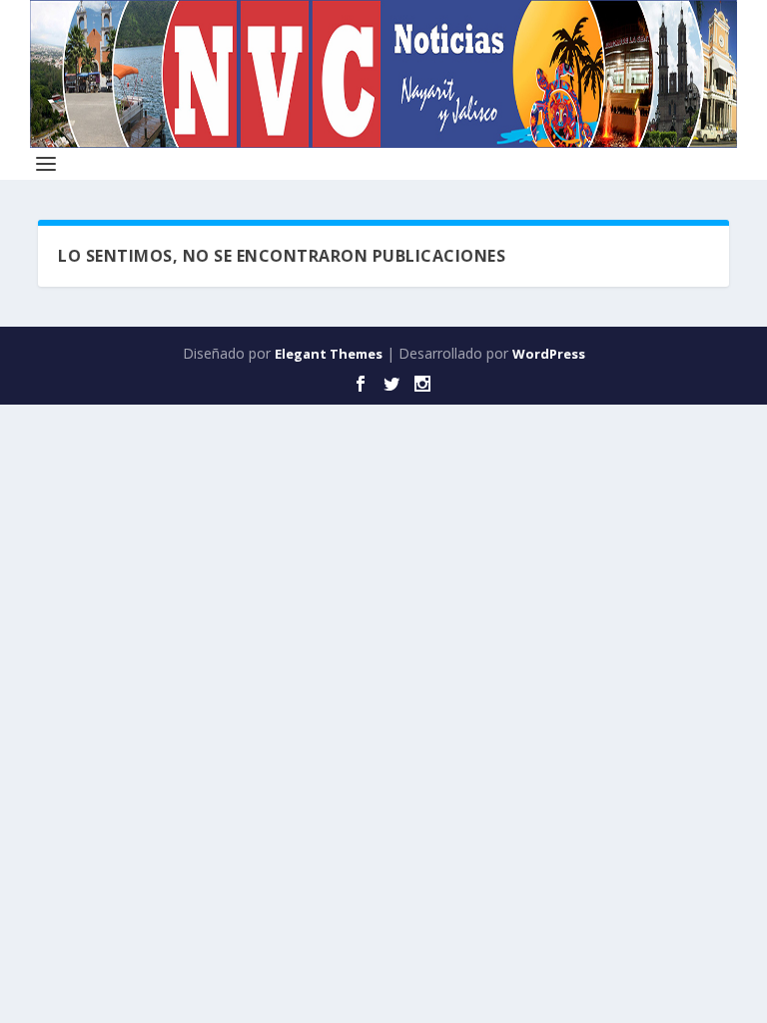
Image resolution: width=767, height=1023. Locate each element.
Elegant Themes (329, 354)
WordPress (548, 354)
